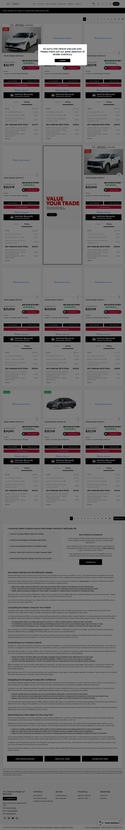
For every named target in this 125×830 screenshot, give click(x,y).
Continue (62, 60)
